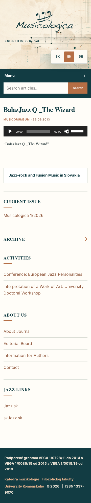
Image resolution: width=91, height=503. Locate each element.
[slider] (78, 130)
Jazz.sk (11, 405)
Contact (11, 367)
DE (81, 56)
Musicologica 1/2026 (23, 215)
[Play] (10, 131)
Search (78, 88)
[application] (45, 131)
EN (69, 56)
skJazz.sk (13, 417)
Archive (14, 239)
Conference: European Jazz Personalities (43, 274)
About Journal (17, 331)
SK (58, 56)
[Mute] (66, 131)
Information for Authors (26, 355)
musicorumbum (17, 119)
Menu (10, 75)
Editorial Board (18, 343)
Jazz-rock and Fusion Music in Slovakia (44, 175)
